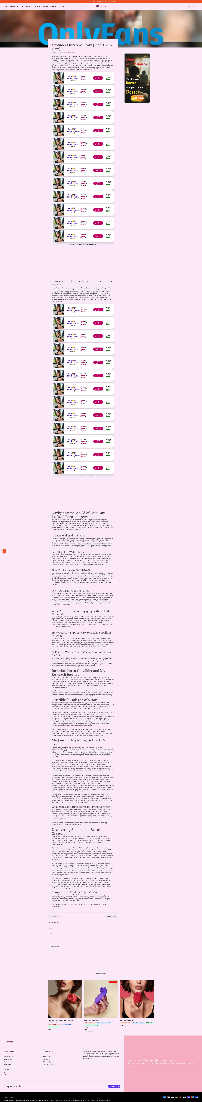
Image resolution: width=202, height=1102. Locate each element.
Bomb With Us (8, 1067)
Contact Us (46, 1059)
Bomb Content (8, 1062)
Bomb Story (7, 1064)
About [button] (85, 1049)
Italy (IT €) (8, 1097)
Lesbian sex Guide (9, 1056)
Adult (5, 1072)
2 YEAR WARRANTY (48, 1051)
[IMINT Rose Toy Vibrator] (137, 999)
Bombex (7, 1100)
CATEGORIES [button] (7, 1049)
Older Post (54, 916)
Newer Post (111, 916)
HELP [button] (44, 1049)
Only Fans (6, 1069)
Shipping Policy (47, 1056)
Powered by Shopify (103, 1100)
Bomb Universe (8, 1059)
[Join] (196, 1067)
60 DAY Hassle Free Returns (51, 1054)
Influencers (7, 1075)
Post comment (54, 946)
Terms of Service (48, 1064)
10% (4, 551)
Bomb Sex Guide (8, 1054)
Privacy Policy (47, 1062)
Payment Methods (48, 1067)
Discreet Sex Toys (9, 1051)
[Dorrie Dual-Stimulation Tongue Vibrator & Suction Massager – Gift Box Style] (65, 999)
